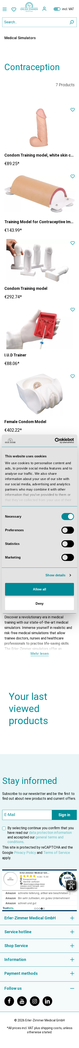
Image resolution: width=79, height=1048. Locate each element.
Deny (39, 603)
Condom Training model (25, 288)
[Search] (71, 22)
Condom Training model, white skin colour (39, 155)
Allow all (39, 589)
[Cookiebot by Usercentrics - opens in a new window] (56, 441)
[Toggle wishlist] (72, 110)
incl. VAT (64, 9)
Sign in (64, 814)
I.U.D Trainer (15, 355)
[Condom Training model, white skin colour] (39, 127)
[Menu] (5, 9)
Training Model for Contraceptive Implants (39, 221)
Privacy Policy (25, 853)
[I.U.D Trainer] (39, 327)
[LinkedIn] (48, 1001)
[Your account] (44, 8)
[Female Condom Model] (39, 394)
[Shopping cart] (50, 8)
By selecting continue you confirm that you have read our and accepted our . (40, 835)
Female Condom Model (25, 421)
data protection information (50, 833)
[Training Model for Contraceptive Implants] (39, 194)
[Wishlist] (13, 9)
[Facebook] (10, 1001)
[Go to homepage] (29, 7)
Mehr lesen (40, 654)
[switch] (67, 530)
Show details (55, 575)
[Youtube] (23, 1001)
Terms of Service (56, 853)
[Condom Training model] (39, 261)
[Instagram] (36, 1001)
